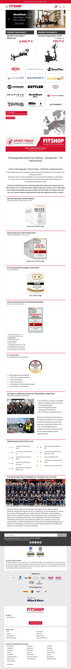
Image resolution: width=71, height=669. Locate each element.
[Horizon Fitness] (15, 86)
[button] (9, 19)
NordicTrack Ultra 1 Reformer (16, 37)
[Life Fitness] (55, 86)
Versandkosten (10, 636)
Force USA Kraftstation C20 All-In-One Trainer (52, 453)
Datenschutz (39, 631)
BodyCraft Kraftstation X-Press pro (23, 463)
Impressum (39, 633)
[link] (35, 122)
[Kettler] (35, 86)
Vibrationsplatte (11, 661)
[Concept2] (35, 78)
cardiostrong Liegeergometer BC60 (53, 461)
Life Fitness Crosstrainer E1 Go (24, 453)
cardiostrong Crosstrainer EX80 (23, 458)
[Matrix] (15, 95)
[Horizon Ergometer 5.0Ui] (51, 53)
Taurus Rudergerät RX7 (51, 457)
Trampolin (49, 648)
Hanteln (9, 652)
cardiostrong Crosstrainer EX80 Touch (23, 469)
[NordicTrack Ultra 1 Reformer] (19, 53)
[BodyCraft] (35, 69)
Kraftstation (30, 648)
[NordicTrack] (35, 95)
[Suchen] (59, 7)
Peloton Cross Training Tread (53, 465)
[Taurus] (15, 104)
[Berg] (15, 69)
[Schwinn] (55, 95)
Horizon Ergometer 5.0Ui (50, 36)
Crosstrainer (10, 646)
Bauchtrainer (50, 656)
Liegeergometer (51, 652)
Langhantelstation (12, 656)
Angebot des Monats (47, 32)
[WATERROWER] (35, 104)
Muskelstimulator (51, 659)
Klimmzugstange (31, 659)
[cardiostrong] (15, 78)
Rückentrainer (11, 659)
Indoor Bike (50, 650)
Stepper (49, 654)
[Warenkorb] (64, 7)
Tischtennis (10, 650)
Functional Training (32, 656)
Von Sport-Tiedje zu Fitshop (13, 560)
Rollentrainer (30, 654)
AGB (7, 631)
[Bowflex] (55, 69)
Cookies (8, 633)
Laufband (49, 646)
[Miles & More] (35, 599)
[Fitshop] (15, 6)
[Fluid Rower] (55, 78)
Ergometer (29, 646)
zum (10, 617)
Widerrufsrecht (40, 636)
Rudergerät (10, 648)
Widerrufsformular (11, 638)
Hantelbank (30, 650)
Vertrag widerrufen (35, 623)
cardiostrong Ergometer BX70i (23, 447)
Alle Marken (10, 664)
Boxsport (29, 652)
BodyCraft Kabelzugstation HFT (52, 447)
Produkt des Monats (16, 32)
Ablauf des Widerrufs (41, 638)
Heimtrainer (10, 654)
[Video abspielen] (20, 406)
